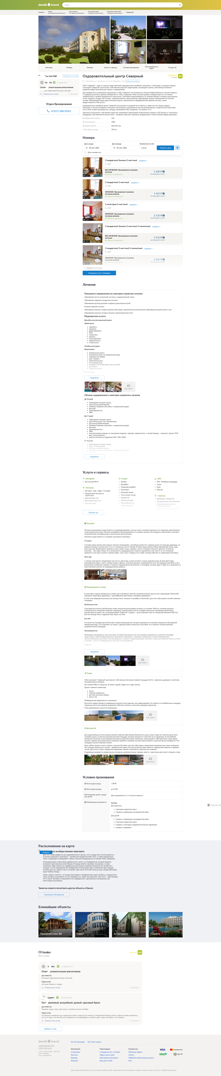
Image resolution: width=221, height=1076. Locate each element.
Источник (74, 94)
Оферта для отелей (107, 1055)
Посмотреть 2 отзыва (70, 76)
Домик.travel (48, 4)
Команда (74, 1058)
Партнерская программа (109, 1058)
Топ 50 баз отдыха (94, 1042)
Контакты (74, 1055)
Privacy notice (214, 805)
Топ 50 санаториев (78, 1042)
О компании (75, 1052)
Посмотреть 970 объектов (54, 895)
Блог (130, 1061)
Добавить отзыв (50, 1029)
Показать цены (165, 148)
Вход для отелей (106, 1061)
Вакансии (74, 1061)
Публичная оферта (135, 1052)
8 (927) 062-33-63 (45, 1048)
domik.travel (48, 1041)
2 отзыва (174, 77)
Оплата (131, 1055)
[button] (85, 167)
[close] (219, 805)
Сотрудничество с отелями (110, 1052)
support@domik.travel (46, 1046)
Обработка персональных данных (141, 1058)
